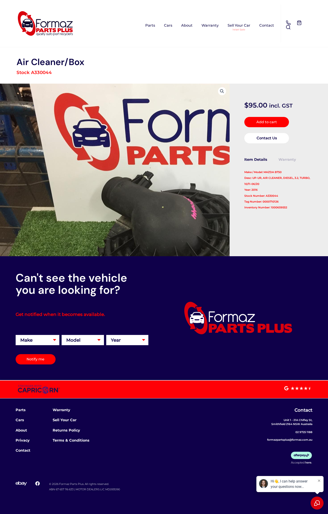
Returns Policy (66, 430)
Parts (150, 25)
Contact (266, 25)
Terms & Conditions (71, 440)
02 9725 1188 (303, 432)
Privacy (23, 440)
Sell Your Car (239, 25)
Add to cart (266, 122)
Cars (168, 25)
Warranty (210, 25)
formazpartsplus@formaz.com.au (289, 439)
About (187, 25)
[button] (222, 91)
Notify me (35, 359)
